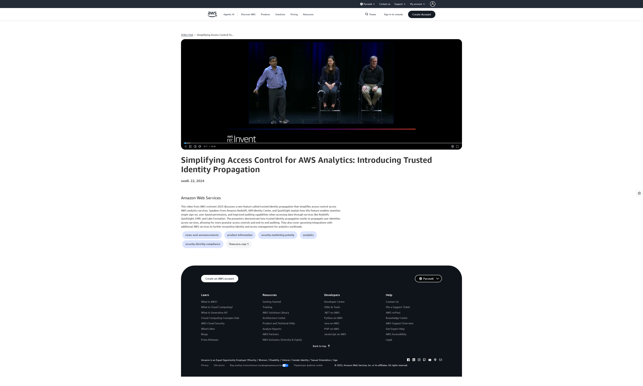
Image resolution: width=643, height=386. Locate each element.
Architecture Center (274, 318)
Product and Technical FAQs (279, 323)
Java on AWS (331, 323)
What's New (208, 328)
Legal (389, 339)
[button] (248, 14)
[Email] (440, 360)
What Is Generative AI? (214, 312)
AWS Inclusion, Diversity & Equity (282, 339)
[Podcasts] (435, 360)
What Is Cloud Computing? (217, 307)
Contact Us (392, 301)
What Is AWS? (209, 301)
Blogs (204, 334)
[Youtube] (429, 360)
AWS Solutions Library (276, 312)
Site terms (219, 365)
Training (267, 307)
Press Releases (209, 339)
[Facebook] (408, 360)
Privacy (204, 365)
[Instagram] (419, 360)
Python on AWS (333, 318)
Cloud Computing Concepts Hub (220, 318)
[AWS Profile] (432, 4)
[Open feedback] (639, 193)
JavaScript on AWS (335, 334)
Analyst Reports (272, 328)
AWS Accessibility (396, 334)
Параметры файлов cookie (308, 365)
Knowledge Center (397, 318)
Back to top (319, 346)
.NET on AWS (332, 312)
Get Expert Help (395, 328)
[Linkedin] (413, 360)
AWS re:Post (393, 312)
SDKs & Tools (332, 307)
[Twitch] (424, 360)
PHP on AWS (331, 328)
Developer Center (334, 301)
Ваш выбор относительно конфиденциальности (255, 365)
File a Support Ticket (398, 307)
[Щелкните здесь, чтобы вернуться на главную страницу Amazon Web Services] (212, 16)
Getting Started (272, 301)
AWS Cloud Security (213, 323)
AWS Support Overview (399, 323)
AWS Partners (271, 334)
